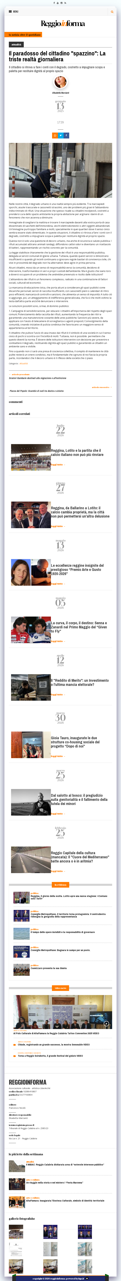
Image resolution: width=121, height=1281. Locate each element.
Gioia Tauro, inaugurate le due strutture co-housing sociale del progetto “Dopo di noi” (75, 742)
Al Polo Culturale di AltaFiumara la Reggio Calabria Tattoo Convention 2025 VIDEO (56, 1033)
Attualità (24, 363)
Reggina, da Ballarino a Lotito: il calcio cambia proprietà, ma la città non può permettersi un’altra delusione (80, 512)
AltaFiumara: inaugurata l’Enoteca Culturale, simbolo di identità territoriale (65, 1201)
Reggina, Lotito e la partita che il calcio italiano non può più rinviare (77, 452)
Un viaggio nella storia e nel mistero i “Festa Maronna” (54, 1183)
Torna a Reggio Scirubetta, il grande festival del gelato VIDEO (50, 1056)
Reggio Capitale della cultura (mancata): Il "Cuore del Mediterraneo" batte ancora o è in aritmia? (80, 857)
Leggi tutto (58, 464)
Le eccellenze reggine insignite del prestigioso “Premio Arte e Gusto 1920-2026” (77, 569)
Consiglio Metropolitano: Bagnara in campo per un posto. (60, 950)
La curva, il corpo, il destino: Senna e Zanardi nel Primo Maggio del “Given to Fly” (79, 627)
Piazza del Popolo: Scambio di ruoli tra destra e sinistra (36, 391)
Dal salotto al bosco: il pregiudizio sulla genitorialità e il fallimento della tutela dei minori (79, 799)
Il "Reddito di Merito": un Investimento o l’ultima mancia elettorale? (80, 682)
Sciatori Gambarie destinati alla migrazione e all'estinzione (37, 378)
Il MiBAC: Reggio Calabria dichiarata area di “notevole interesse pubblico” (65, 1165)
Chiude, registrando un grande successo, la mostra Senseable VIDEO (54, 1044)
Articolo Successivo (102, 387)
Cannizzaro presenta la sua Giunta (49, 968)
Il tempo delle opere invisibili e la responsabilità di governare (63, 932)
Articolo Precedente (19, 374)
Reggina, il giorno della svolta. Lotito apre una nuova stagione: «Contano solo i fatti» (69, 897)
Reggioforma (63, 23)
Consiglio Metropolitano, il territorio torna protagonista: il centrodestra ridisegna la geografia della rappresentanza (68, 915)
